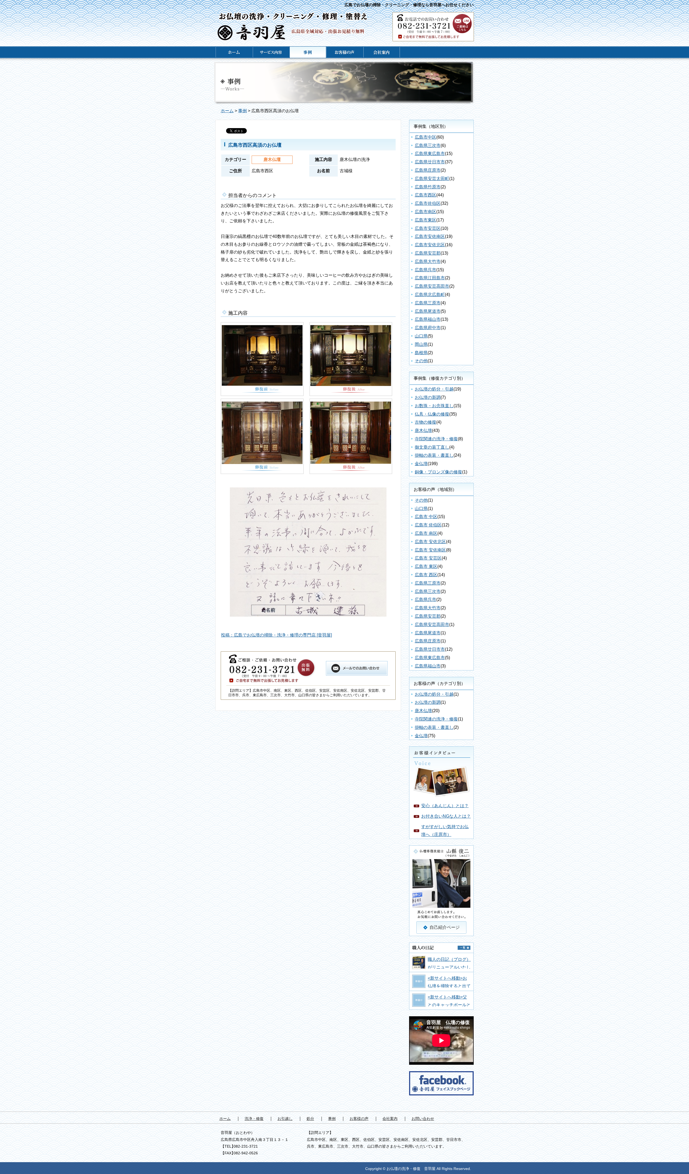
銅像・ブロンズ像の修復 (438, 472)
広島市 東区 (426, 566)
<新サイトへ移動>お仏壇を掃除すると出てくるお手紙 (449, 986)
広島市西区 (425, 195)
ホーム (227, 110)
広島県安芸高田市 (432, 286)
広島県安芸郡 (428, 253)
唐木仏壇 (423, 430)
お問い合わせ (423, 1118)
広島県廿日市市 (430, 162)
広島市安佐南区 (430, 236)
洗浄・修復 (254, 1118)
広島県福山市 (428, 319)
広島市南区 (425, 211)
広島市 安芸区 (428, 558)
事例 (242, 110)
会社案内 (390, 1118)
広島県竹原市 (428, 187)
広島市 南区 (426, 533)
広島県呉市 (425, 270)
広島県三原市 (428, 303)
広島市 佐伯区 (428, 525)
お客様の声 (359, 1118)
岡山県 (421, 344)
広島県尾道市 (428, 311)
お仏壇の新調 (428, 397)
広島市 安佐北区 (430, 541)
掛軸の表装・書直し (434, 455)
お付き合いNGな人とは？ (446, 816)
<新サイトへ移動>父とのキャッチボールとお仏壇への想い (449, 1005)
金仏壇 (421, 463)
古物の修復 (425, 422)
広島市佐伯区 (428, 203)
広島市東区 (425, 220)
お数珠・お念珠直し (434, 405)
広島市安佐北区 (430, 244)
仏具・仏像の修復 (432, 414)
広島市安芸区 (428, 228)
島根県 (421, 352)
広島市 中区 (426, 516)
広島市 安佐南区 (430, 550)
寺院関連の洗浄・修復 (436, 439)
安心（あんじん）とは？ (445, 805)
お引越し (285, 1118)
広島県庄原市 (428, 170)
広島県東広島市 (430, 153)
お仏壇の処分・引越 (434, 389)
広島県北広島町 (430, 294)
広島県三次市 (428, 145)
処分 (310, 1118)
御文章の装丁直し (432, 447)
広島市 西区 (426, 574)
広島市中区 (425, 137)
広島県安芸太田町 (432, 178)
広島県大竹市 (428, 261)
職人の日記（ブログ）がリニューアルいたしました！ (449, 967)
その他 (421, 360)
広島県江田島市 (430, 278)
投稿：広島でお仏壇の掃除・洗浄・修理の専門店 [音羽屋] (276, 635)
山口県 (421, 336)
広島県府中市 (428, 327)
